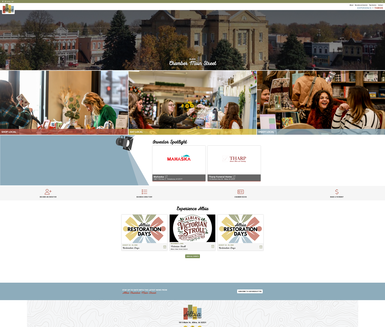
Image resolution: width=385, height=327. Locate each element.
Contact (380, 5)
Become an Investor (361, 5)
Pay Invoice (372, 5)
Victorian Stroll (178, 246)
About (351, 5)
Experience (364, 8)
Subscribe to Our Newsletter (249, 291)
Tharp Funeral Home (220, 176)
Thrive (378, 8)
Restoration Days (131, 247)
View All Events (192, 256)
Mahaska (159, 176)
